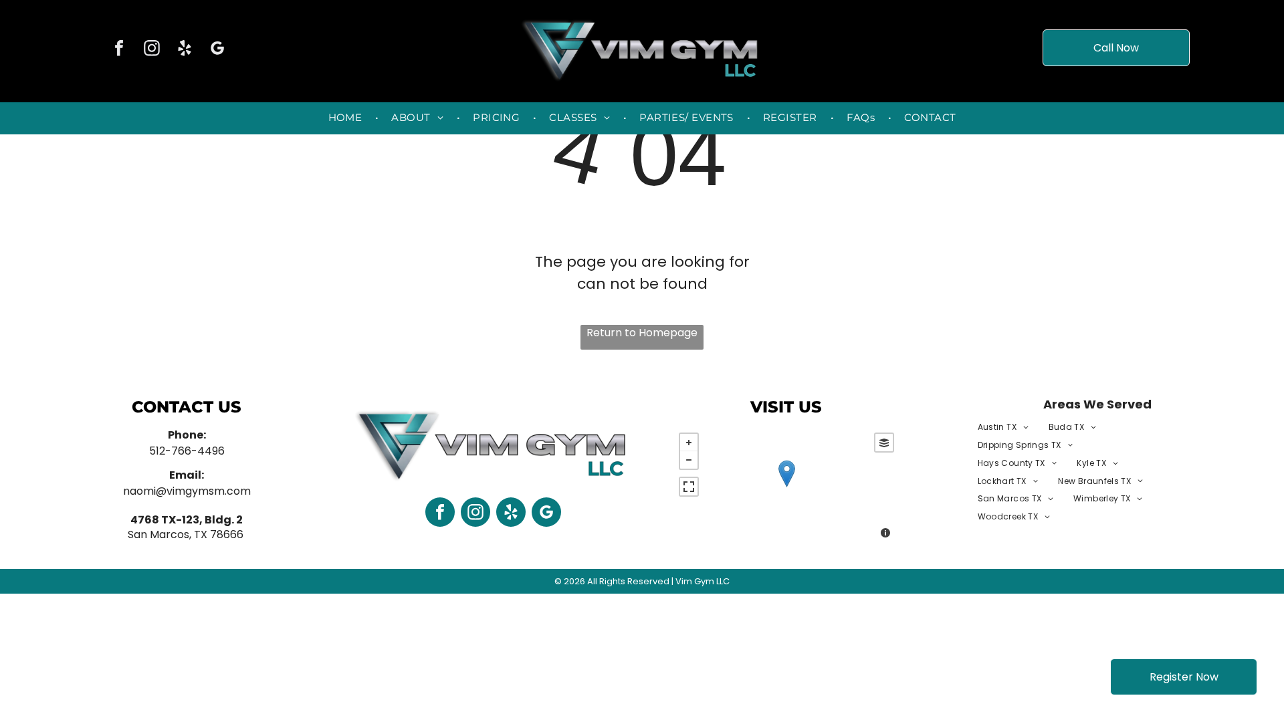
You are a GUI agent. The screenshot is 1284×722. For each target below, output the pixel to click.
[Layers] (884, 442)
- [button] (689, 460)
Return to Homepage (642, 332)
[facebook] (119, 49)
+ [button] (689, 442)
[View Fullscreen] (689, 486)
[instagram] (152, 49)
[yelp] (184, 49)
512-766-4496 (187, 451)
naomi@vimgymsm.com (187, 491)
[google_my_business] (217, 49)
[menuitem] (347, 118)
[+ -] (786, 487)
